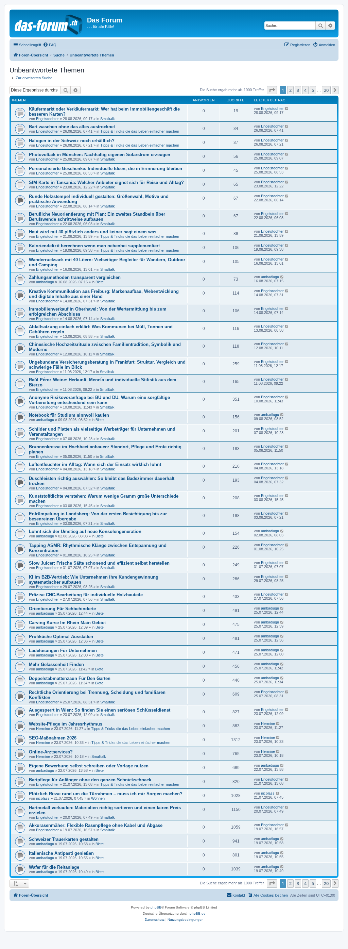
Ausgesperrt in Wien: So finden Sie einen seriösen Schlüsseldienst (99, 710)
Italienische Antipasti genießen (61, 853)
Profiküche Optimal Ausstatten (61, 636)
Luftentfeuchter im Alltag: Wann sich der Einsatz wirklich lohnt (95, 464)
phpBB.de (198, 913)
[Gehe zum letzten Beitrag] (287, 108)
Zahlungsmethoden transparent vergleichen (75, 277)
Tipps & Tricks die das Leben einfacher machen (139, 131)
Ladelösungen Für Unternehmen (63, 650)
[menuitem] (49, 45)
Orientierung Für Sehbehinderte (62, 608)
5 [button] (313, 90)
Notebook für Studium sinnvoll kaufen (69, 415)
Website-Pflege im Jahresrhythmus (65, 724)
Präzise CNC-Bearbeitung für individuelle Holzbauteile (86, 594)
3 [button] (298, 90)
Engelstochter (47, 119)
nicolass (43, 798)
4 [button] (305, 90)
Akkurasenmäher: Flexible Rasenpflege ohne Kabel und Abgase (95, 825)
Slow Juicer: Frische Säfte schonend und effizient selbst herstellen (99, 563)
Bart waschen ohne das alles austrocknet (72, 126)
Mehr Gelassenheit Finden (56, 664)
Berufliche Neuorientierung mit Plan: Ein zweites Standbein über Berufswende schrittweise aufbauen (97, 217)
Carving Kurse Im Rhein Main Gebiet (67, 622)
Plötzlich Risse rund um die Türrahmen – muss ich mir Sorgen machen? (105, 793)
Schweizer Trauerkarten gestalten (64, 839)
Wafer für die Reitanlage (54, 867)
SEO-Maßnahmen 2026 (52, 737)
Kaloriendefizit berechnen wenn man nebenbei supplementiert (94, 245)
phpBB (156, 907)
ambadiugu (45, 282)
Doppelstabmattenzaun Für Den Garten (69, 678)
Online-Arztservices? (51, 751)
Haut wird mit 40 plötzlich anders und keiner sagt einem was (92, 231)
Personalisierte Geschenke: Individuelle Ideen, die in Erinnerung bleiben (105, 168)
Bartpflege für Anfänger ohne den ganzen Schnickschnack (90, 779)
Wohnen (98, 798)
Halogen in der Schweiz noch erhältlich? (72, 140)
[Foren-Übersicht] (49, 23)
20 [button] (326, 90)
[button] (272, 90)
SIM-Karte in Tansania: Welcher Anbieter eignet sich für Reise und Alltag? (106, 182)
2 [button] (290, 90)
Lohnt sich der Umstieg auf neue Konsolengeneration (85, 531)
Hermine (43, 729)
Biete (99, 282)
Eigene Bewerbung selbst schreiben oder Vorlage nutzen (89, 765)
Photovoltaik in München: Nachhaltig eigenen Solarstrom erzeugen (99, 154)
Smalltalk (107, 119)
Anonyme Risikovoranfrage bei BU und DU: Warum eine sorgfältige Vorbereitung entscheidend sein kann (99, 400)
